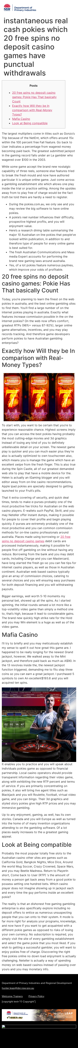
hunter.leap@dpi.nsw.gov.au (18, 988)
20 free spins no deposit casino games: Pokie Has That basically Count (34, 97)
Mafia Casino (21, 119)
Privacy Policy (36, 996)
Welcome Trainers (12, 996)
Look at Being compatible (30, 123)
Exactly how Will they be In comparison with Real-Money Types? (32, 110)
